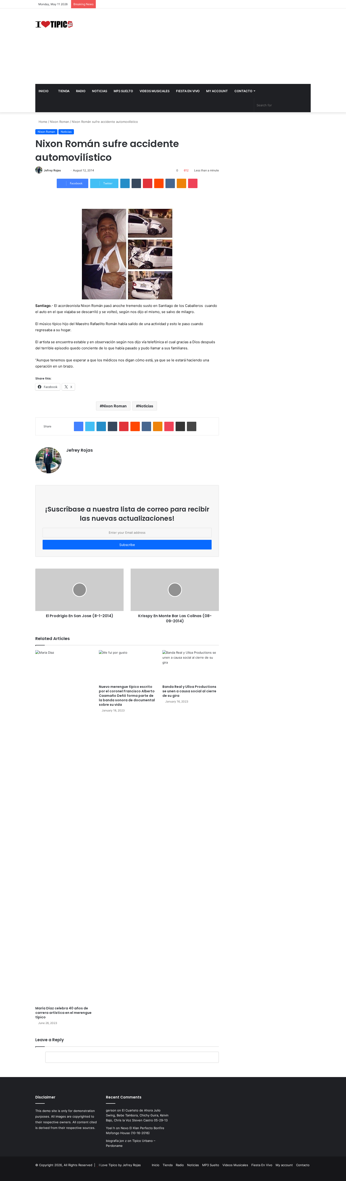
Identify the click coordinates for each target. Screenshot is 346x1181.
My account (217, 91)
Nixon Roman (59, 122)
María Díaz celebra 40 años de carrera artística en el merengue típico (63, 1013)
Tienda (63, 91)
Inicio (43, 91)
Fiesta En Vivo (188, 91)
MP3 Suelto (123, 91)
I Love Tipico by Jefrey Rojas (120, 1165)
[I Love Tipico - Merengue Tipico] (54, 24)
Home (42, 122)
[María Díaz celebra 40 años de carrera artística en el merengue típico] (63, 827)
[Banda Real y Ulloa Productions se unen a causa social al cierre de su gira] (190, 666)
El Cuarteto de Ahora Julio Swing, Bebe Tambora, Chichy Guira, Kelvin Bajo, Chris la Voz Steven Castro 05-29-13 (137, 1115)
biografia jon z (116, 1141)
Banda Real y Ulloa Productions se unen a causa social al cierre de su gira (189, 691)
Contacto (243, 91)
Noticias (99, 91)
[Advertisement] (220, 46)
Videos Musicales (154, 91)
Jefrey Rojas (52, 170)
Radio (80, 91)
